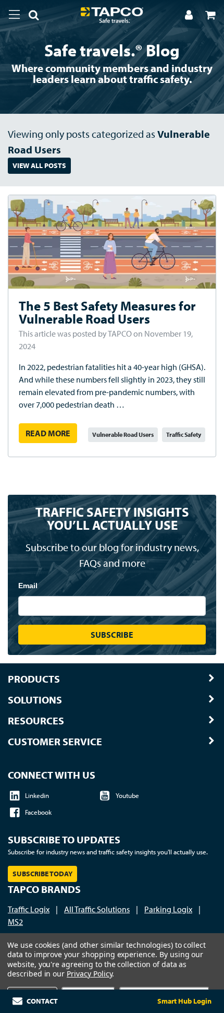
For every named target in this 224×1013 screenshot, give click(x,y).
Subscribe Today (42, 873)
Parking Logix (168, 909)
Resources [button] (36, 721)
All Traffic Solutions (97, 909)
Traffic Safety (183, 434)
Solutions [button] (35, 700)
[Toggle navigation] (14, 14)
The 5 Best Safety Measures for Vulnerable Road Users (107, 312)
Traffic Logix (28, 909)
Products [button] (34, 679)
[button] (29, 16)
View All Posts (39, 165)
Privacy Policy (89, 974)
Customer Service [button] (55, 741)
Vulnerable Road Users (123, 434)
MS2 (15, 921)
